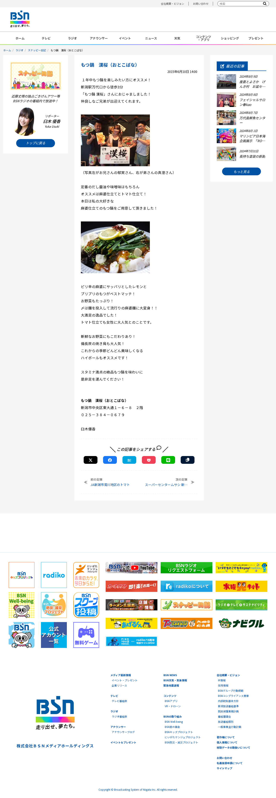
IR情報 (222, 680)
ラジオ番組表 (119, 716)
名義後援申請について (230, 763)
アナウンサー (99, 38)
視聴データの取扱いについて (233, 747)
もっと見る (242, 171)
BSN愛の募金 (172, 727)
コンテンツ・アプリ (203, 38)
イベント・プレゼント (125, 680)
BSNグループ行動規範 (230, 690)
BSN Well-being (174, 721)
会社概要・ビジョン (172, 3)
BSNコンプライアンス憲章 (233, 696)
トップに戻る (35, 143)
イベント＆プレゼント (123, 742)
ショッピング (230, 38)
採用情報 (223, 685)
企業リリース (119, 685)
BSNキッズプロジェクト (179, 732)
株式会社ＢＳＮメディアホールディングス (55, 745)
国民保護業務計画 (228, 711)
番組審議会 (224, 716)
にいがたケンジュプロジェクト (183, 737)
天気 (177, 38)
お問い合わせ (201, 3)
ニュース (151, 38)
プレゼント (255, 38)
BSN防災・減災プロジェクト (181, 742)
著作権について (226, 737)
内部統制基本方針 (228, 701)
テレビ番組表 (119, 701)
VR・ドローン (173, 706)
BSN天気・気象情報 (175, 680)
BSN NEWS (170, 675)
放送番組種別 (226, 721)
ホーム (20, 38)
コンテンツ (169, 696)
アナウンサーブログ (123, 732)
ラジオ (72, 38)
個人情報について (227, 742)
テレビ (46, 38)
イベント (125, 38)
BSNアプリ (171, 701)
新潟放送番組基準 (228, 706)
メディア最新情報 (120, 675)
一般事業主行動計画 (229, 727)
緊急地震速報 (171, 685)
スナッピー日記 (37, 50)
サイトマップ (224, 768)
